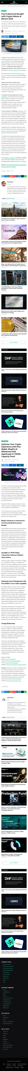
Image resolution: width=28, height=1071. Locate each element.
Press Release (5, 441)
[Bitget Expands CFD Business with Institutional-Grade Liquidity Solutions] (14, 775)
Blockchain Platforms (8, 968)
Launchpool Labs (7, 1001)
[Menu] (2, 2)
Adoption (4, 10)
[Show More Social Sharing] (25, 36)
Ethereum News (6, 974)
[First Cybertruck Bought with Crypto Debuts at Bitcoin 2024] (14, 46)
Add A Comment (14, 342)
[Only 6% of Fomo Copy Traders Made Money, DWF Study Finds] (14, 360)
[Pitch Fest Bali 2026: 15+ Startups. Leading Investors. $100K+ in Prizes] (14, 822)
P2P (12, 170)
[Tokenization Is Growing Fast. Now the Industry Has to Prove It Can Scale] (14, 209)
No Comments (8, 33)
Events (4, 1015)
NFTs (4, 982)
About (4, 1037)
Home (9, 5)
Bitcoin (3, 170)
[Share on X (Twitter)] (5, 36)
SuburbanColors (6, 999)
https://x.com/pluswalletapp (11, 662)
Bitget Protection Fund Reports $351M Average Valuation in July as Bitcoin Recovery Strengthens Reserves (13, 809)
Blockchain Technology (8, 966)
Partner (4, 1035)
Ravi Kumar (8, 31)
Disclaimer (17, 1067)
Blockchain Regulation (8, 970)
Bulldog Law (5, 1007)
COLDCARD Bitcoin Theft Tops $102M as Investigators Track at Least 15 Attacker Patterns (11, 288)
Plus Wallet (14, 511)
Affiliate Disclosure (9, 1067)
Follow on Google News (8, 1021)
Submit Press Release (8, 1045)
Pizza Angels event (14, 70)
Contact (22, 1067)
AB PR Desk (7, 459)
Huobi (4, 994)
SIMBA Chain (6, 1005)
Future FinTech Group (8, 998)
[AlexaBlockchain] (14, 2)
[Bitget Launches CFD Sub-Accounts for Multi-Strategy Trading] (14, 752)
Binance (5, 990)
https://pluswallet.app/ (11, 659)
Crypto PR (5, 1031)
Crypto (8, 170)
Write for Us (6, 1043)
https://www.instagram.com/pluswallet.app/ (16, 664)
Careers (5, 1041)
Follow (4, 1019)
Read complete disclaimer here (14, 680)
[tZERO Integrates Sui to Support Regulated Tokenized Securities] (14, 380)
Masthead (5, 1039)
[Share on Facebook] (12, 36)
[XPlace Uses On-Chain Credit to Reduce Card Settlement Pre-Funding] (14, 301)
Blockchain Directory (7, 1023)
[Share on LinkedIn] (20, 36)
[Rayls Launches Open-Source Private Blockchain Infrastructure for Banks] (14, 401)
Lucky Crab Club (6, 1003)
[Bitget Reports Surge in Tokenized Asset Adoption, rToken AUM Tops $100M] (14, 845)
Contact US (5, 1049)
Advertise (5, 1033)
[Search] (26, 2)
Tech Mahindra (6, 992)
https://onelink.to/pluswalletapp (13, 661)
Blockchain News (7, 964)
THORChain (4, 96)
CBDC (4, 980)
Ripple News (5, 976)
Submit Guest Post (7, 1047)
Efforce (5, 996)
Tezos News (6, 978)
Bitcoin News (6, 972)
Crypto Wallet (5, 686)
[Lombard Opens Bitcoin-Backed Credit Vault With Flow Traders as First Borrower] (14, 324)
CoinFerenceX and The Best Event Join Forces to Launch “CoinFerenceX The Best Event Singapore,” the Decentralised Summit (13, 739)
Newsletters (6, 1017)
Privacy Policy (20, 1065)
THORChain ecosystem (9, 157)
